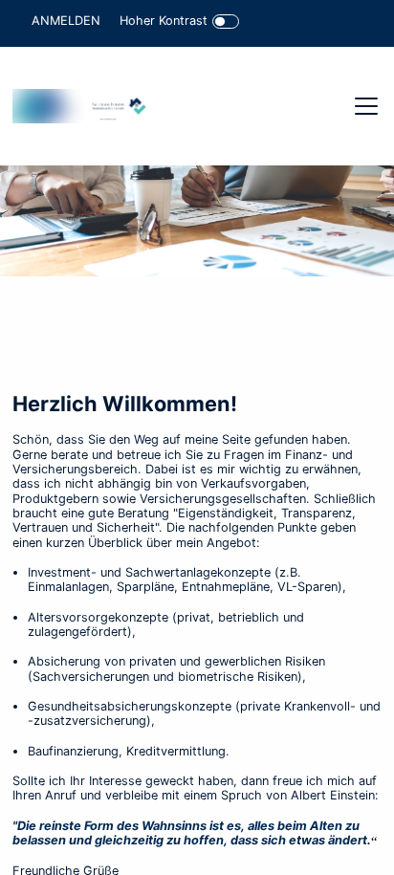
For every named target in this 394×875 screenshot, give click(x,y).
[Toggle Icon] (226, 21)
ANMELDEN (66, 20)
